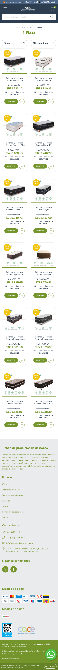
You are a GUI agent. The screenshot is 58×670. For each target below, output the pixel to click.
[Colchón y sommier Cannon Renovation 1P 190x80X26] (51, 360)
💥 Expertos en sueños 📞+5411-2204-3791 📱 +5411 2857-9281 (29, 2)
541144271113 (13, 532)
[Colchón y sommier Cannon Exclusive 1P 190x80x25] (51, 424)
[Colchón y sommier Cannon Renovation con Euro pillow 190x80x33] (22, 360)
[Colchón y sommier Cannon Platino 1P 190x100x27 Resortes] (22, 230)
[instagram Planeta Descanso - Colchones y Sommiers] (5, 569)
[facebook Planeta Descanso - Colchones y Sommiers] (13, 569)
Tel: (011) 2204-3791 (15, 537)
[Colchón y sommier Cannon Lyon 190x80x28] (51, 230)
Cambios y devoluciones (13, 512)
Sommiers (28, 27)
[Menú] (5, 9)
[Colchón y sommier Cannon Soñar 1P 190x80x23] (51, 101)
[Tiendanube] (11, 659)
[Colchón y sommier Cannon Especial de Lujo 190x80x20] (22, 295)
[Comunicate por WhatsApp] (51, 654)
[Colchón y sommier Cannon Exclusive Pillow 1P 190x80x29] (22, 424)
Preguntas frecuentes (12, 489)
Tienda (5, 517)
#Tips (4, 484)
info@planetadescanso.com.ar (20, 543)
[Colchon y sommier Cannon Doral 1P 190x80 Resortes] (51, 166)
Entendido (50, 666)
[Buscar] (52, 17)
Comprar (11, 101)
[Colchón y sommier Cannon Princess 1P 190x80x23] (22, 101)
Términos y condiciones (12, 495)
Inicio (18, 27)
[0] (52, 9)
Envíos (5, 506)
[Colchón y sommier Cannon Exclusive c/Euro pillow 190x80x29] (51, 295)
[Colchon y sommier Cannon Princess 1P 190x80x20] (22, 166)
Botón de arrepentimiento (12, 654)
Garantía (6, 500)
